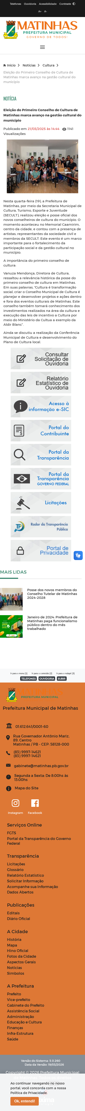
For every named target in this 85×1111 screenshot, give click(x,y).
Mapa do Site (26, 788)
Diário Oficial (18, 918)
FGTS (11, 833)
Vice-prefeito (18, 999)
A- (45, 11)
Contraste (65, 3)
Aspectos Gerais (21, 962)
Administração (20, 1016)
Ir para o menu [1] (18, 673)
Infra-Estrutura (20, 1033)
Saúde (12, 1039)
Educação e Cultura (24, 1022)
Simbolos (15, 973)
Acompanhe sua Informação (32, 886)
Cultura (48, 65)
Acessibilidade (47, 3)
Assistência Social (23, 1011)
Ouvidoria (30, 3)
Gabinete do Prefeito (25, 1005)
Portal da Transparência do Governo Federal (39, 840)
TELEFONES (28, 678)
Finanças (15, 1027)
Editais (13, 913)
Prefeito (14, 994)
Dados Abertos (20, 892)
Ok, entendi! (24, 1101)
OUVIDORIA (46, 678)
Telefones (15, 3)
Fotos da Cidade (21, 956)
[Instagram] (15, 803)
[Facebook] (35, 803)
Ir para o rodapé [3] (65, 673)
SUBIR (62, 678)
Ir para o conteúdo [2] (42, 673)
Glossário (15, 869)
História (14, 939)
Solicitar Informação (25, 881)
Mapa (12, 945)
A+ (39, 11)
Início (11, 65)
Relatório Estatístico (25, 875)
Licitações (16, 864)
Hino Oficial (17, 950)
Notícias (29, 65)
